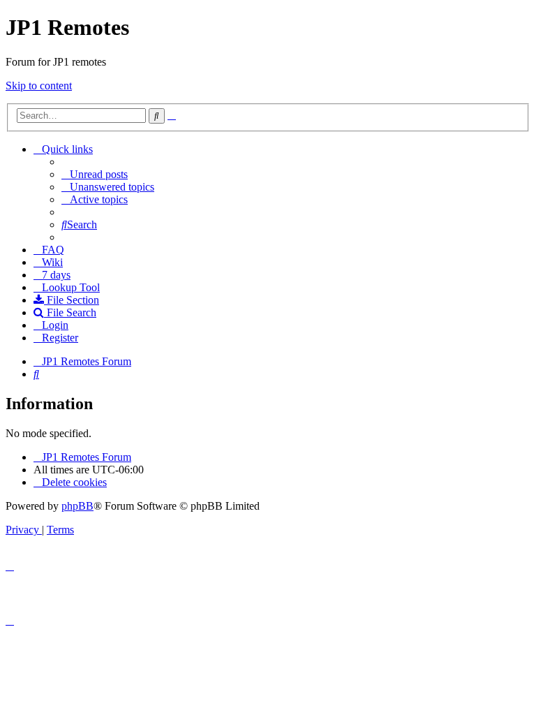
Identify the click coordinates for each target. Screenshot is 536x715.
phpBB (77, 506)
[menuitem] (94, 174)
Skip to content (39, 85)
